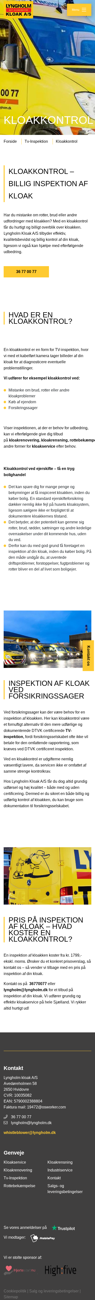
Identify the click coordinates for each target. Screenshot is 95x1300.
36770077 (37, 984)
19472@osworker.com (46, 1107)
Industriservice (60, 1170)
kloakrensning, (55, 440)
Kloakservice (15, 1162)
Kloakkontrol (66, 141)
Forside (10, 141)
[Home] (18, 9)
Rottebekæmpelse (19, 1186)
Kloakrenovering (18, 1170)
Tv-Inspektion (36, 141)
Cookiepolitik (15, 1291)
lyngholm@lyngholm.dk (26, 990)
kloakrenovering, (25, 440)
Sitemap (11, 1297)
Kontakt (54, 1178)
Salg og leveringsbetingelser (54, 1291)
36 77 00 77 (26, 272)
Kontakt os (88, 656)
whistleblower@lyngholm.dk (30, 1133)
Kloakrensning (60, 1162)
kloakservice (43, 446)
